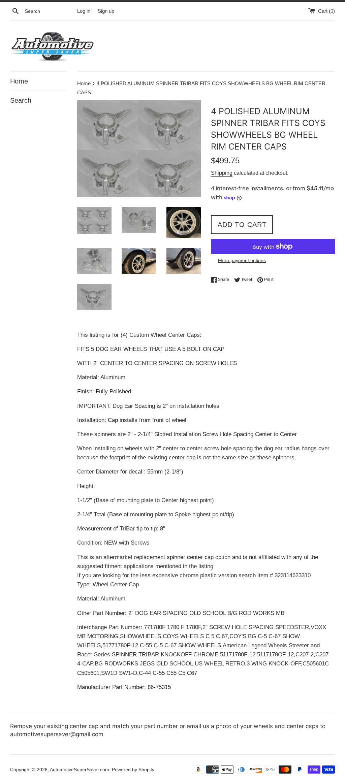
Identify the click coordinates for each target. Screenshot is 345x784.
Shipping (221, 173)
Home (19, 81)
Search (20, 100)
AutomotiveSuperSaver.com (79, 769)
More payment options (242, 260)
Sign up (106, 11)
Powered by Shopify (133, 769)
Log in (83, 11)
